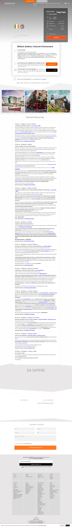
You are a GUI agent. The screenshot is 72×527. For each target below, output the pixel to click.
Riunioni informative (41, 476)
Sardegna (51, 493)
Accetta (68, 525)
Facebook (51, 478)
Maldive (39, 500)
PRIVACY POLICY (36, 519)
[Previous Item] (3, 101)
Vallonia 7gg (51, 498)
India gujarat (40, 495)
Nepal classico (40, 501)
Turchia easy (52, 494)
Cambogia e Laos (40, 484)
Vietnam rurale (40, 514)
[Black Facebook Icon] (35, 517)
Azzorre (51, 484)
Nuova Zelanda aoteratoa (42, 503)
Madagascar (28, 485)
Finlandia (51, 487)
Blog (38, 477)
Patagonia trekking (16, 497)
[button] (52, 70)
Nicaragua (15, 493)
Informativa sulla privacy (42, 525)
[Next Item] (68, 101)
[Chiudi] (70, 525)
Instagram (51, 477)
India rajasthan (40, 494)
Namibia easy (28, 491)
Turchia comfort (52, 495)
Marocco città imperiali (29, 487)
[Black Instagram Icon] (36, 517)
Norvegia (51, 488)
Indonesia (39, 498)
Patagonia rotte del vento (18, 496)
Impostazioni (62, 525)
